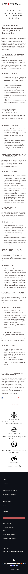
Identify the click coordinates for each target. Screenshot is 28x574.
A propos (5, 479)
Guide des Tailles (7, 542)
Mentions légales (7, 501)
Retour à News (15, 404)
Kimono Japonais (15, 569)
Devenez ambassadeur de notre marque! (13, 551)
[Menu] (25, 4)
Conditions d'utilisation (8, 527)
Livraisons (5, 483)
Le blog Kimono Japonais (9, 534)
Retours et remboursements (10, 490)
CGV (4, 498)
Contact (5, 505)
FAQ (4, 531)
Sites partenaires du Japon (9, 538)
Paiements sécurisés (8, 487)
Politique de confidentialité (9, 494)
